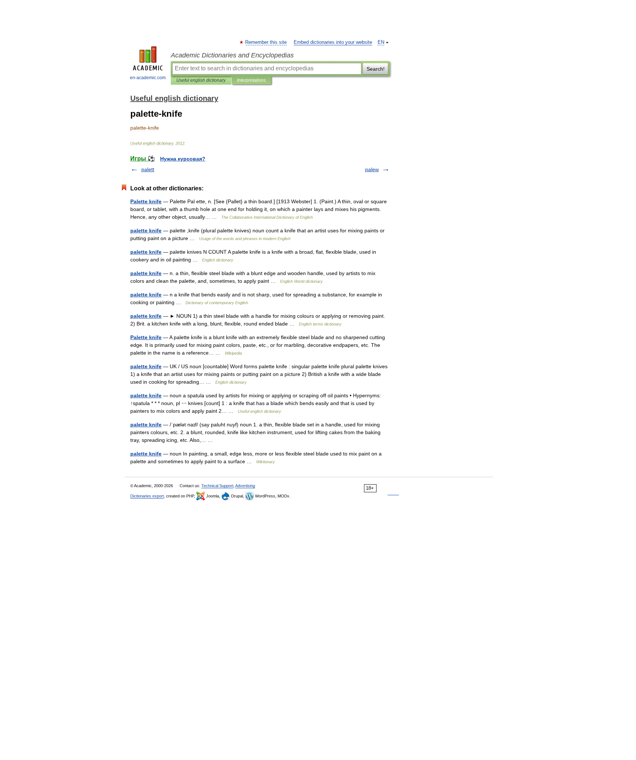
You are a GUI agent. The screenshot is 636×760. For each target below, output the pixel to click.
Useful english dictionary (201, 80)
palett (147, 169)
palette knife (146, 230)
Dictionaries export (147, 496)
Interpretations (251, 80)
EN (381, 42)
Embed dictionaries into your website (333, 42)
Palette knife (146, 201)
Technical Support (217, 485)
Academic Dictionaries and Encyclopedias (232, 55)
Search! (376, 69)
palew (372, 169)
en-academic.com (148, 77)
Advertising (245, 485)
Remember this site (266, 42)
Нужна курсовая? (182, 159)
